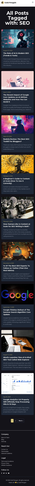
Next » (21, 420)
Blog (2, 439)
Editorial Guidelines (6, 453)
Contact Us (4, 449)
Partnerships (4, 451)
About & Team (5, 437)
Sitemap (3, 441)
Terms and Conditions (7, 461)
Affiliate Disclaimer (6, 465)
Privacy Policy (5, 463)
